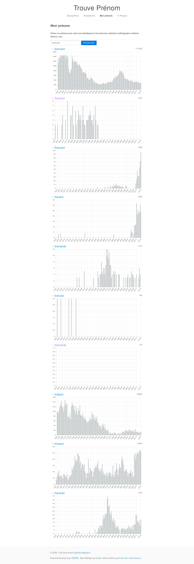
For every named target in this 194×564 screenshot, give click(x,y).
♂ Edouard (58, 49)
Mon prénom (106, 15)
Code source (135, 558)
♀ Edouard (58, 98)
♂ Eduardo (58, 493)
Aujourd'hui (73, 15)
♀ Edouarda (59, 345)
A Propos (122, 15)
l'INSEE (75, 558)
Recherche (89, 15)
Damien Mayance (82, 553)
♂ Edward (58, 443)
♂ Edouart (58, 295)
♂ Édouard (58, 147)
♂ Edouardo (59, 246)
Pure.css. (123, 558)
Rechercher (88, 43)
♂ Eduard (57, 197)
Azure (99, 558)
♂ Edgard (57, 394)
